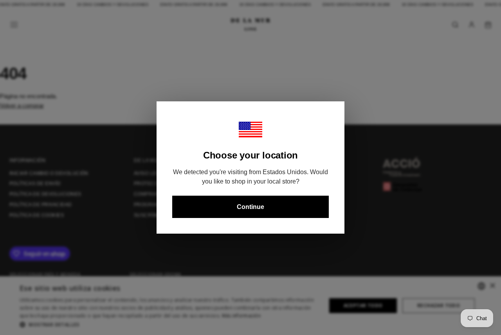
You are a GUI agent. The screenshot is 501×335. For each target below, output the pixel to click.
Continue (250, 207)
